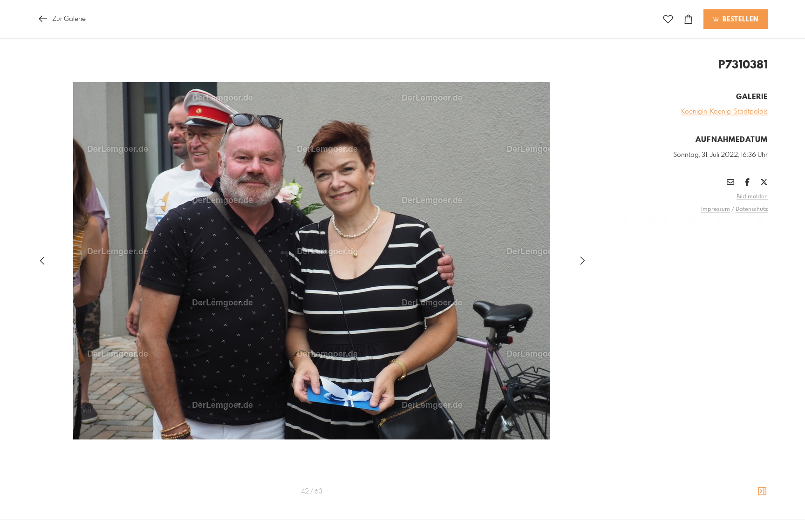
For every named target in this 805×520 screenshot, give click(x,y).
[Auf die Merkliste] (668, 19)
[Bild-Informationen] (762, 491)
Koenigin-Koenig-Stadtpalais (724, 111)
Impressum (715, 209)
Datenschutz (752, 209)
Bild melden (752, 197)
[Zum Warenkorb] (688, 19)
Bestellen (739, 19)
